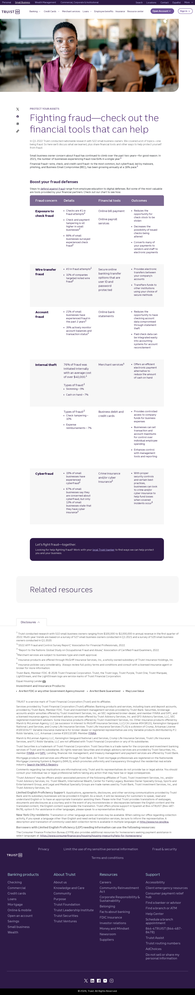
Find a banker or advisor (163, 903)
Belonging (107, 906)
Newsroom (108, 934)
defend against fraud (53, 188)
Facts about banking (115, 912)
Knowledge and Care (69, 888)
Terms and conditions (107, 858)
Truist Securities (66, 916)
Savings (13, 921)
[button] (35, 12)
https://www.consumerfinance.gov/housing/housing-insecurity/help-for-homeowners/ (91, 835)
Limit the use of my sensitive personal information (101, 849)
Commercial (17, 888)
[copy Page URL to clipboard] (17, 131)
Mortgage (15, 904)
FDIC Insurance (111, 917)
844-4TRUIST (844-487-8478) (164, 930)
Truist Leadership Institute (74, 910)
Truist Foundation (67, 904)
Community (62, 893)
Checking (15, 882)
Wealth (13, 932)
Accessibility (155, 882)
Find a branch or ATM (161, 908)
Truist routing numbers (163, 943)
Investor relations (113, 923)
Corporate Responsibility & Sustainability (120, 899)
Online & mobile (19, 910)
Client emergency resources (167, 888)
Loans (12, 899)
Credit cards (17, 893)
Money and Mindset (114, 928)
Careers (105, 882)
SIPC (43, 753)
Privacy (43, 849)
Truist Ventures (65, 921)
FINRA (92, 733)
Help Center (155, 914)
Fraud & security (164, 849)
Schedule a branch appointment (159, 921)
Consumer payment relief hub (164, 895)
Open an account (20, 916)
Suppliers (107, 939)
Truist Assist (155, 938)
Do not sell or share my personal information (162, 956)
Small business (19, 927)
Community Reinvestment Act (119, 889)
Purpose (60, 899)
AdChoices (153, 949)
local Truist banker (103, 549)
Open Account (160, 11)
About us (60, 882)
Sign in (186, 11)
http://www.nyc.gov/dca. (154, 821)
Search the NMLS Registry (42, 764)
